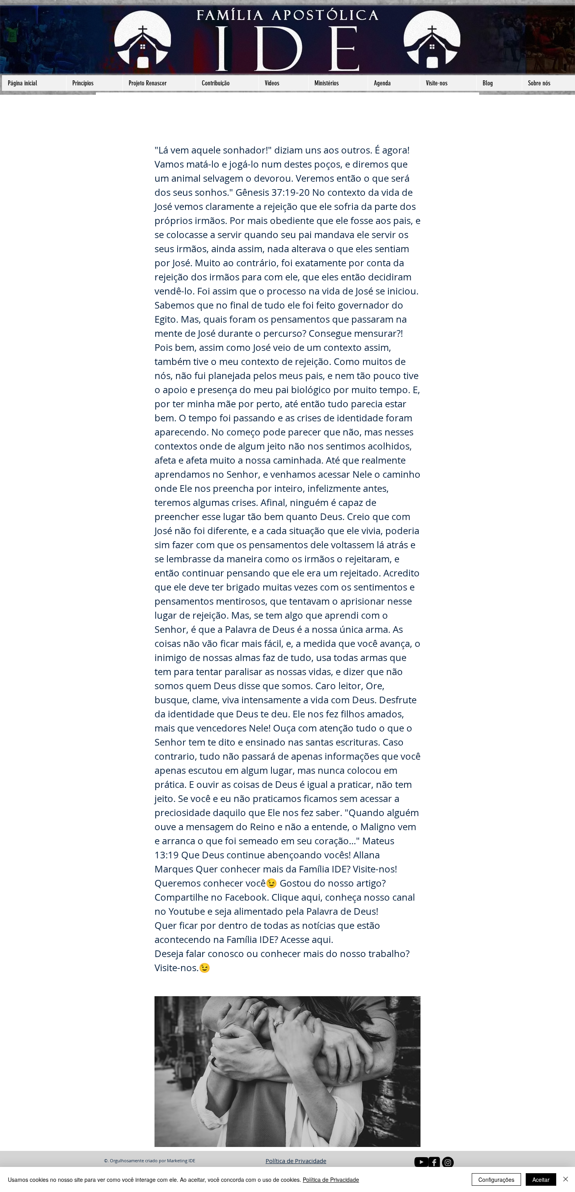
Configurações (496, 1179)
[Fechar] (565, 1179)
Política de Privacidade (296, 1161)
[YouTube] (421, 1162)
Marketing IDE (181, 1160)
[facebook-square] (434, 1163)
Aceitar (541, 1179)
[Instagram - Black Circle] (448, 1163)
